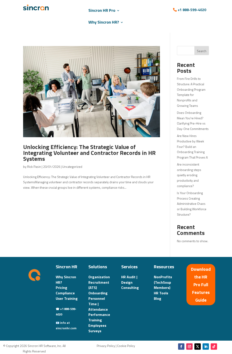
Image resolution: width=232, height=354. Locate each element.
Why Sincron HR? (103, 22)
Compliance (65, 293)
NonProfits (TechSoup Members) (163, 282)
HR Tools (161, 293)
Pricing (61, 287)
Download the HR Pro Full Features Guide (201, 284)
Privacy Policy (106, 345)
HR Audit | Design (129, 279)
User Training (67, 298)
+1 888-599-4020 (192, 9)
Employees (97, 325)
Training (95, 320)
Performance (99, 314)
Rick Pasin (34, 166)
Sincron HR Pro (101, 10)
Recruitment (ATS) (98, 285)
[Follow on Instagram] (189, 346)
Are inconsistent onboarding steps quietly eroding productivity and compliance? (189, 175)
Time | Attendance (98, 306)
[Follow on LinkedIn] (206, 346)
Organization (99, 277)
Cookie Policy (126, 345)
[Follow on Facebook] (181, 346)
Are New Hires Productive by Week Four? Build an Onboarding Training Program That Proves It (192, 146)
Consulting (130, 287)
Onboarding (98, 293)
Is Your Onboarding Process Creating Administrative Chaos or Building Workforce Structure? (191, 203)
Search (201, 51)
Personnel (96, 298)
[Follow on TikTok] (214, 346)
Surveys (94, 331)
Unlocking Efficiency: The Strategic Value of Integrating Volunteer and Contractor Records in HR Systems (89, 152)
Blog (157, 298)
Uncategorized (72, 166)
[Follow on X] (197, 346)
